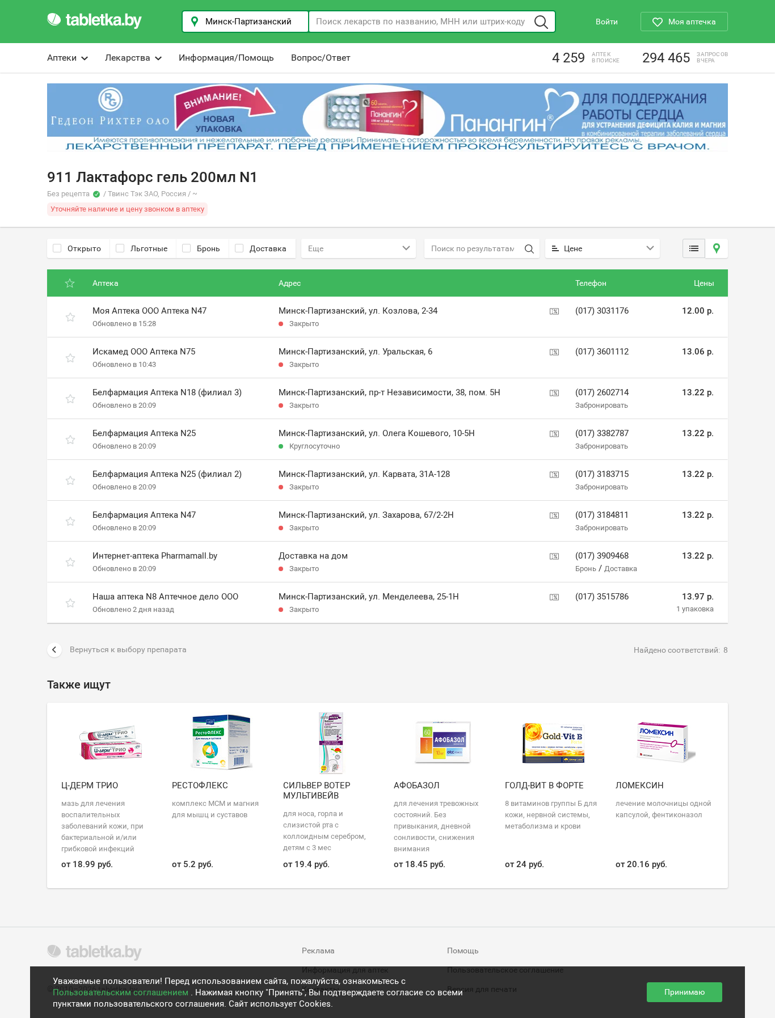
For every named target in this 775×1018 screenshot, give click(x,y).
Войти (607, 21)
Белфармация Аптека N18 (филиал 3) (167, 392)
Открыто (84, 248)
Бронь (208, 248)
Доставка (268, 248)
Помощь (463, 950)
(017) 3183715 (602, 474)
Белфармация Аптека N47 (144, 515)
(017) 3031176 (602, 311)
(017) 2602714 (602, 392)
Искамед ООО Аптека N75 (143, 352)
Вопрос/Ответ (321, 57)
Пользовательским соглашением (122, 992)
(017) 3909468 (602, 556)
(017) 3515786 (602, 597)
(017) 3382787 (602, 433)
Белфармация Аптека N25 (144, 433)
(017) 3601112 (602, 352)
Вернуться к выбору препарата (128, 649)
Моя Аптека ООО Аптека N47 (149, 311)
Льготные (148, 248)
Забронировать (601, 405)
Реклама (318, 950)
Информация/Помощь (226, 57)
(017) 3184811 (602, 515)
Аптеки (62, 57)
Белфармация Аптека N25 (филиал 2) (167, 474)
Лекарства (127, 57)
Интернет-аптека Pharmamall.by (154, 556)
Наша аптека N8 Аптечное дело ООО (165, 597)
